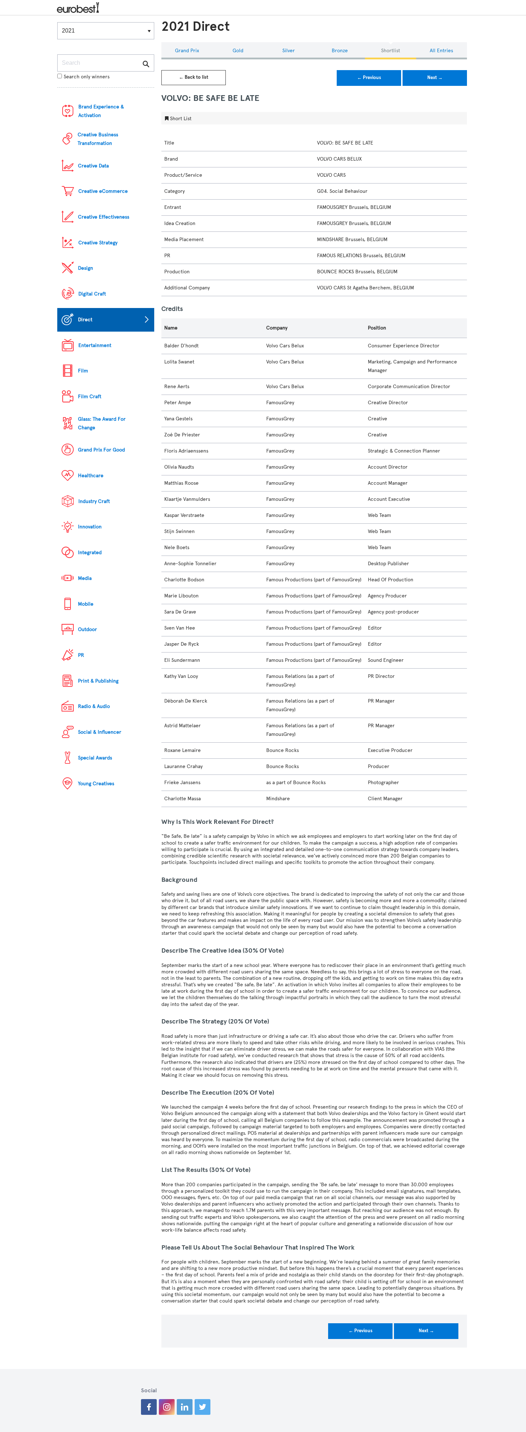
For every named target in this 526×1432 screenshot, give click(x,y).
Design (85, 268)
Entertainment (94, 345)
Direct (85, 320)
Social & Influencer (99, 732)
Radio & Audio (94, 706)
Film (83, 371)
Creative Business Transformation (98, 139)
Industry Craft (94, 501)
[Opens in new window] (149, 1407)
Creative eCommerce (103, 191)
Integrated (90, 552)
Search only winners (86, 77)
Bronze (340, 51)
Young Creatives (96, 784)
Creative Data (93, 166)
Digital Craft (92, 294)
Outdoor (87, 629)
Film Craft (89, 397)
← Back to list (193, 77)
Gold (238, 51)
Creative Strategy (97, 243)
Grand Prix (187, 51)
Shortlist (390, 51)
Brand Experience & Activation (101, 111)
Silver (288, 51)
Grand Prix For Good (101, 450)
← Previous (369, 77)
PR (81, 655)
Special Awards (95, 758)
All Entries (441, 51)
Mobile (85, 604)
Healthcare (90, 476)
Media (85, 578)
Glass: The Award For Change (102, 423)
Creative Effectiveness (103, 217)
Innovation (90, 527)
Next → (435, 77)
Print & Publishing (98, 681)
